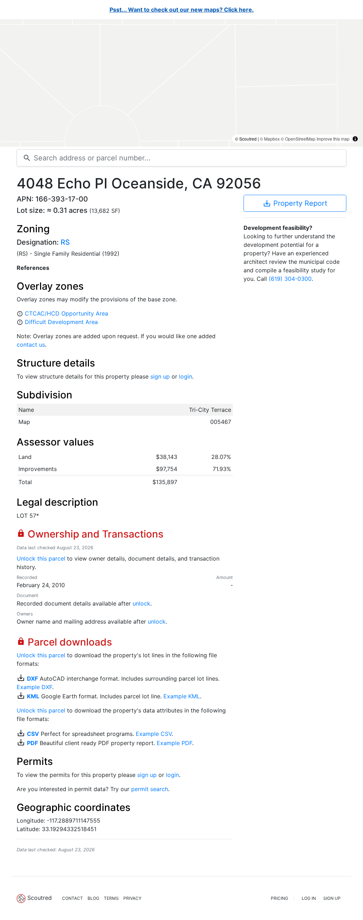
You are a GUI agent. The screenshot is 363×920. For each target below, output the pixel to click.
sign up (160, 376)
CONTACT (72, 898)
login (185, 376)
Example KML (181, 696)
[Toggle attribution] (355, 139)
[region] (181, 83)
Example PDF (174, 742)
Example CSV (154, 733)
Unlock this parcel (41, 558)
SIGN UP (332, 898)
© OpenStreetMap (298, 139)
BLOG (93, 898)
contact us (31, 344)
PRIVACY (132, 898)
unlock (141, 603)
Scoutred (39, 897)
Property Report (295, 203)
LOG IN (309, 898)
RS (65, 242)
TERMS (111, 898)
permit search (149, 789)
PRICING (279, 898)
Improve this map (333, 139)
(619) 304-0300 (290, 278)
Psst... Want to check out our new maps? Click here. (182, 9)
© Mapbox (270, 139)
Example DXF (34, 687)
